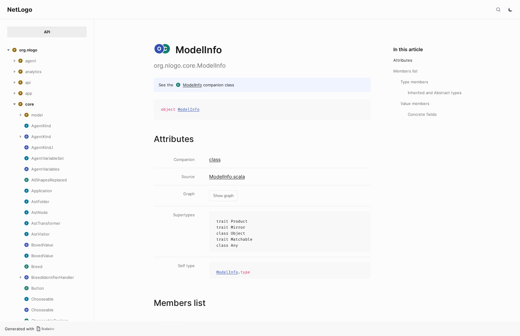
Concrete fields (422, 114)
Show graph (223, 195)
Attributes (402, 60)
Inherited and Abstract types (435, 92)
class (215, 159)
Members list (405, 71)
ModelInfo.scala (227, 177)
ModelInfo (192, 84)
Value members (415, 103)
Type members (414, 81)
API (47, 31)
